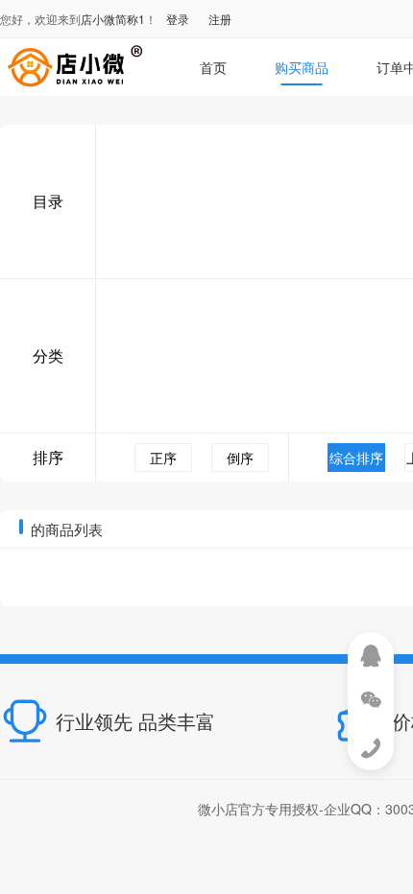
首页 (213, 67)
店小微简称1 (113, 19)
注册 (219, 19)
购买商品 (301, 67)
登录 (177, 19)
